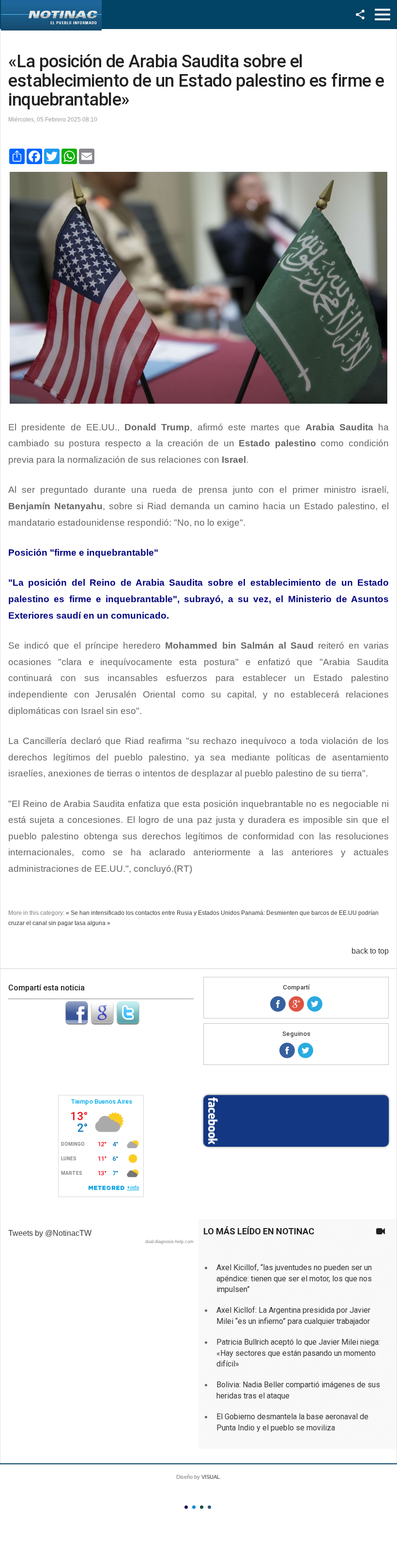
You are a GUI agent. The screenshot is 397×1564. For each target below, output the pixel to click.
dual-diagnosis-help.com (169, 1241)
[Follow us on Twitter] (305, 1050)
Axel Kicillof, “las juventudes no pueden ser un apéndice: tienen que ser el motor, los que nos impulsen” (294, 1278)
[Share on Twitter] (314, 1004)
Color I (186, 1507)
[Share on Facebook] (278, 1004)
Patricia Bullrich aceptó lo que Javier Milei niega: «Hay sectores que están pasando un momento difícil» (298, 1352)
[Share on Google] (296, 1004)
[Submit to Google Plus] (102, 1022)
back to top (370, 951)
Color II (194, 1507)
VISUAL (210, 1477)
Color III (201, 1507)
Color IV (209, 1507)
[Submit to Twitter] (127, 1022)
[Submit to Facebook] (76, 1022)
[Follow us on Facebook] (287, 1050)
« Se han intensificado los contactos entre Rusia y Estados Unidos (153, 913)
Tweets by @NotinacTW (50, 1233)
